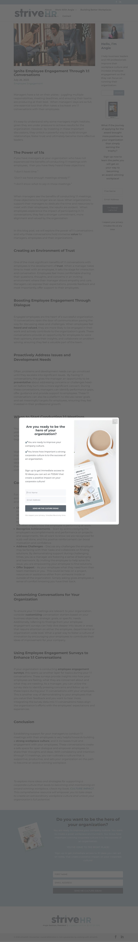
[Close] (115, 421)
